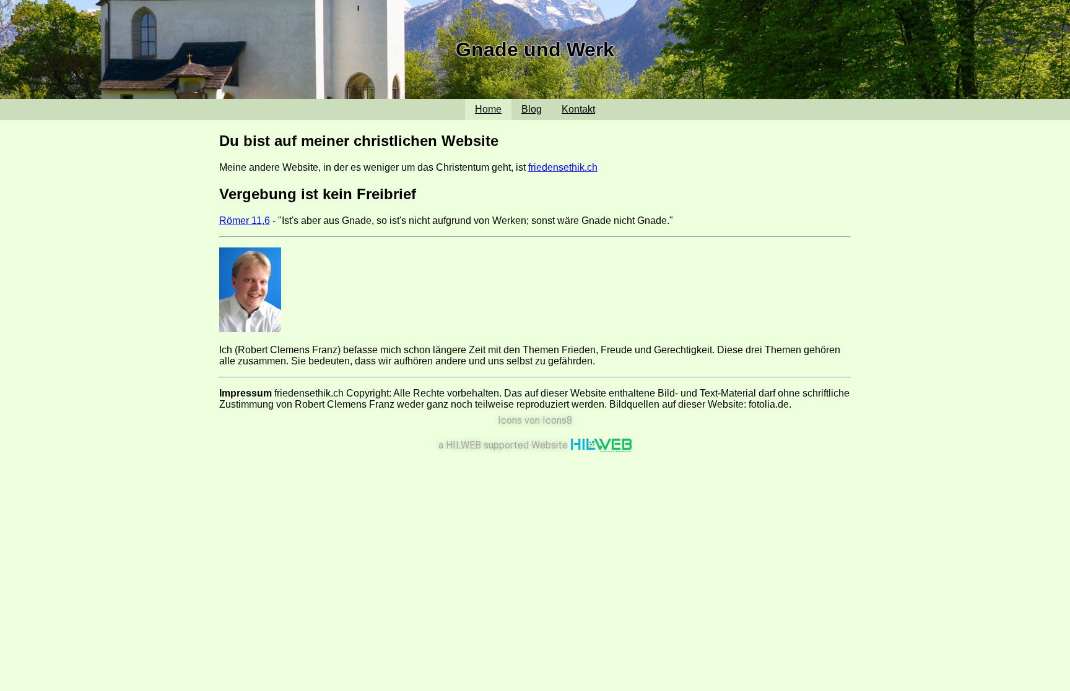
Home (488, 109)
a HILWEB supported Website (504, 445)
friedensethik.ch (563, 167)
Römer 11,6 (244, 220)
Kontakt (578, 109)
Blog (531, 109)
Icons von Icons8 (535, 420)
